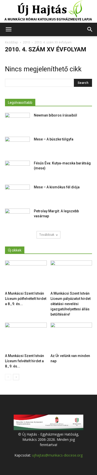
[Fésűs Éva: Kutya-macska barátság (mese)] (17, 169)
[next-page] (16, 377)
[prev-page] (8, 377)
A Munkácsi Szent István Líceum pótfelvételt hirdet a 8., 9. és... (25, 298)
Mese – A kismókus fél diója (57, 187)
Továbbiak (46, 235)
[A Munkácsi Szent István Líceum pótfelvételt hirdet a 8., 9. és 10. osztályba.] (26, 274)
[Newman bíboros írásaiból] (17, 121)
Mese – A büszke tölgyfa (53, 139)
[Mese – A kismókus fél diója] (17, 193)
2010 (26, 42)
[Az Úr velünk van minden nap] (71, 337)
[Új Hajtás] (48, 11)
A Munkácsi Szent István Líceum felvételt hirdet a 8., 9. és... (24, 361)
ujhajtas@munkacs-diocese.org (57, 455)
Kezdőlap (11, 42)
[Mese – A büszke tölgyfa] (17, 145)
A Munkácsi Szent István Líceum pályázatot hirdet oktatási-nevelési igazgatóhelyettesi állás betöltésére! (70, 303)
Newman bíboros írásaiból (55, 115)
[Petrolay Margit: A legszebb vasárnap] (17, 217)
